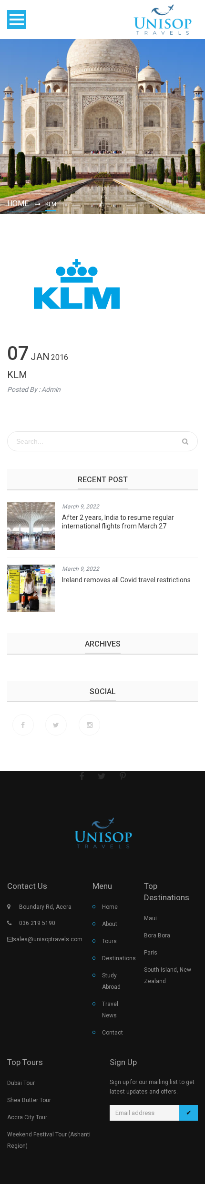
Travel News (110, 1010)
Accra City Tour (27, 1117)
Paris (150, 952)
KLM (17, 374)
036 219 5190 (37, 923)
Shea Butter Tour (29, 1100)
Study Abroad (111, 981)
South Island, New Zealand (167, 975)
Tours (109, 941)
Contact (112, 1032)
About (109, 924)
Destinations (116, 958)
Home (18, 203)
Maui (150, 918)
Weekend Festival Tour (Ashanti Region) (49, 1140)
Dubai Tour (21, 1083)
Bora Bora (157, 935)
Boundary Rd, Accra (45, 907)
